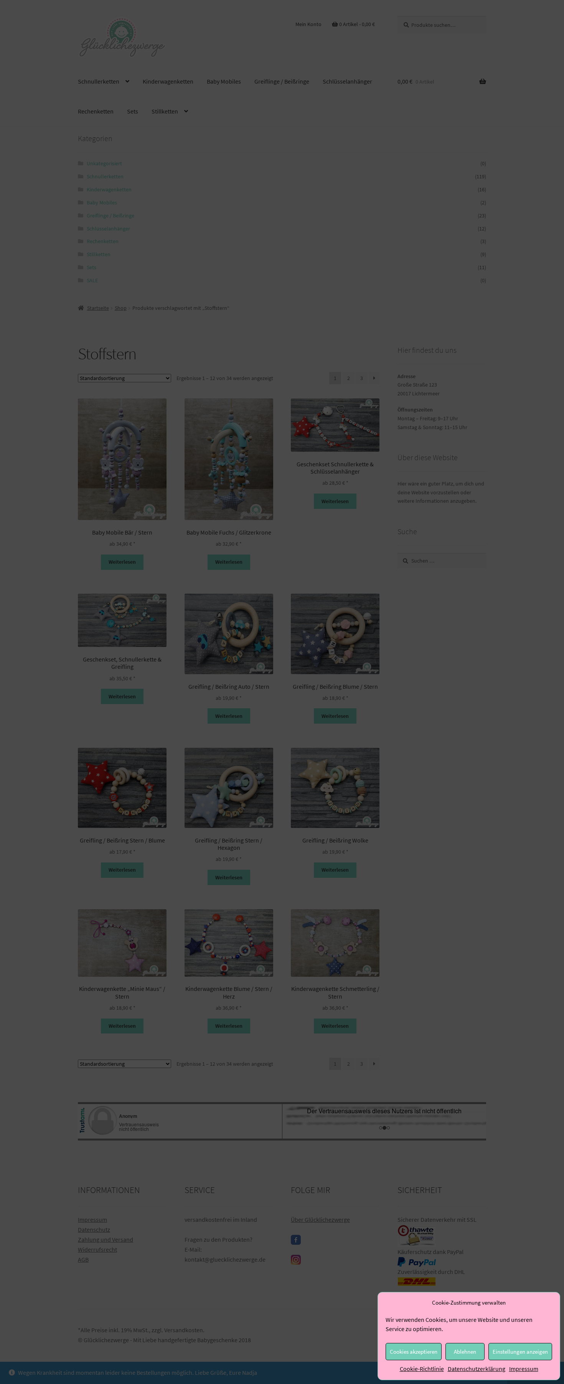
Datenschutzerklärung (476, 1368)
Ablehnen (465, 1351)
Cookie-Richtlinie (422, 1368)
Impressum (523, 1368)
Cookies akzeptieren (413, 1351)
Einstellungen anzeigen (520, 1351)
